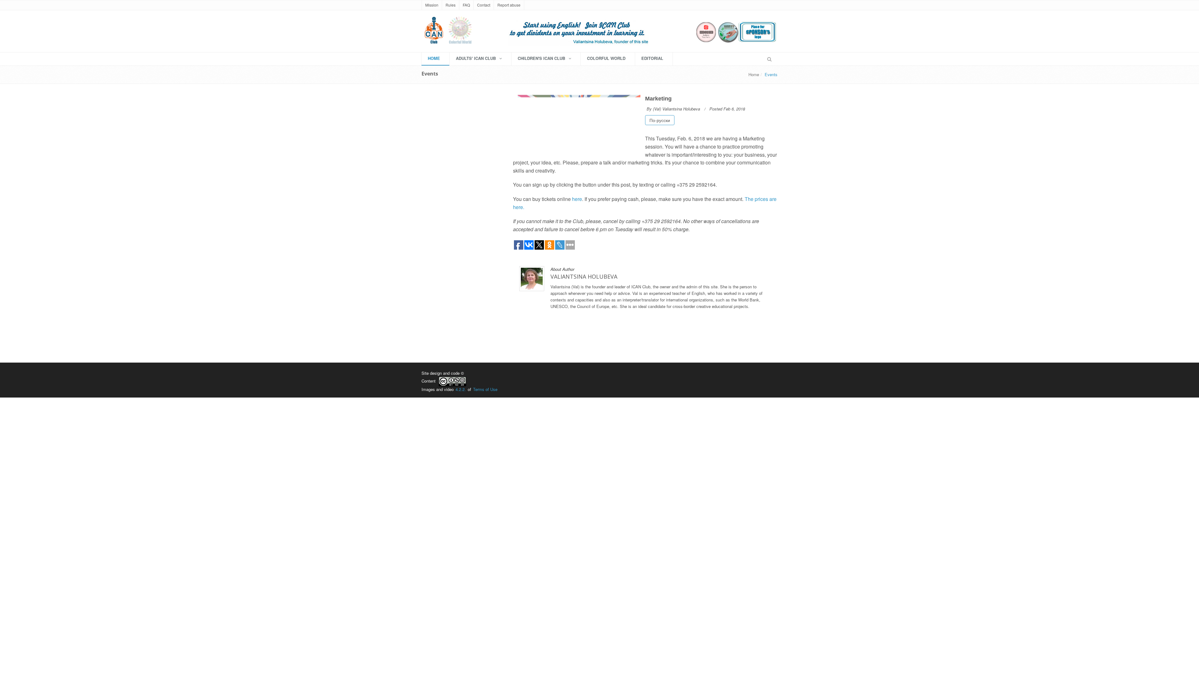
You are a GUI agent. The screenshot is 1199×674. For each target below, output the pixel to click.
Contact (483, 4)
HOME (434, 58)
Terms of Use (485, 389)
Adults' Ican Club (476, 58)
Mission (431, 4)
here (577, 199)
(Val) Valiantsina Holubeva (676, 109)
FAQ (466, 4)
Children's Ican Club (542, 58)
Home (753, 74)
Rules (451, 4)
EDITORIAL (652, 58)
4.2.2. (461, 389)
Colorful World (606, 58)
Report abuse (509, 4)
